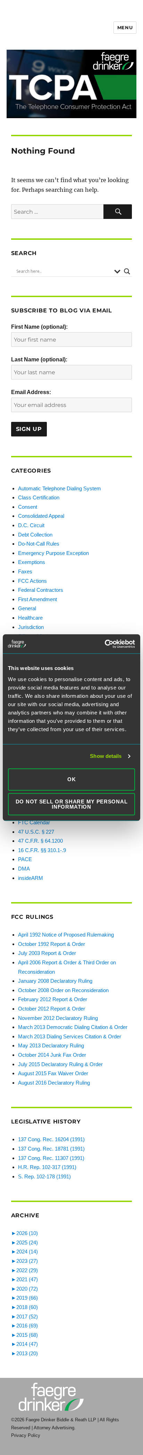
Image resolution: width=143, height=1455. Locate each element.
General (27, 608)
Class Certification (38, 497)
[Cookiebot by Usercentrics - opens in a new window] (104, 643)
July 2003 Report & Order (47, 953)
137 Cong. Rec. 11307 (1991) (51, 1158)
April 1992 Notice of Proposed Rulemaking (66, 935)
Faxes (25, 571)
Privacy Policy (25, 1435)
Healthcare (30, 618)
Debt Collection (35, 535)
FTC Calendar (34, 822)
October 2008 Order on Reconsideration (63, 990)
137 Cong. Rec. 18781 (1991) (51, 1149)
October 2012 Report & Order (51, 1009)
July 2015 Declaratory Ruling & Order (60, 1064)
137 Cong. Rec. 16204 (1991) (51, 1139)
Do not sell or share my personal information (72, 804)
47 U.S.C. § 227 (36, 832)
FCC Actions (32, 581)
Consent (27, 507)
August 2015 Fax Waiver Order (53, 1073)
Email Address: (31, 392)
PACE (25, 859)
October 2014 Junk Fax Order (52, 1055)
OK (71, 779)
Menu (125, 27)
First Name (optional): (39, 327)
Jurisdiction (31, 627)
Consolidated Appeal (41, 516)
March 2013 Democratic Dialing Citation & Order (72, 1027)
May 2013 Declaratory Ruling (51, 1045)
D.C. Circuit (31, 525)
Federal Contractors (40, 590)
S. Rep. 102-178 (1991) (44, 1176)
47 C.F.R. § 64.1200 (40, 841)
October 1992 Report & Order (51, 944)
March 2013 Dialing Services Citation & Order (69, 1036)
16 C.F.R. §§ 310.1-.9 (42, 850)
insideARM (30, 878)
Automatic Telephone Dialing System (59, 488)
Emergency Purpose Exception (53, 553)
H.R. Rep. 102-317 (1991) (47, 1167)
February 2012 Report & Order (52, 999)
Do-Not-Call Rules (38, 544)
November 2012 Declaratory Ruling (58, 1018)
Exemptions (31, 562)
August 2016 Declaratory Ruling (54, 1083)
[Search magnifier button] (127, 271)
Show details (105, 756)
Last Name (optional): (39, 359)
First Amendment (37, 599)
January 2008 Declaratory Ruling (55, 981)
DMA (24, 869)
